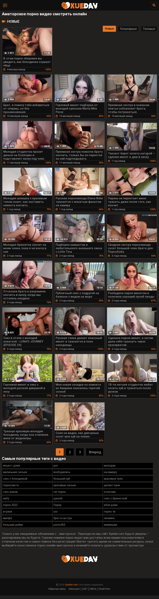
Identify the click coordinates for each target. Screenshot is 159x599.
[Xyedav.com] (79, 8)
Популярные (128, 28)
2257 (84, 589)
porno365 (59, 524)
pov (56, 465)
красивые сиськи (65, 485)
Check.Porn (104, 589)
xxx (56, 511)
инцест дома (11, 465)
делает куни (112, 485)
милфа (7, 518)
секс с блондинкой (15, 478)
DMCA (93, 589)
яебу (6, 498)
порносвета (11, 485)
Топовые (149, 28)
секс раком (10, 491)
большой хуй (62, 478)
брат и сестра (63, 518)
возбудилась (62, 472)
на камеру (110, 472)
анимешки (110, 524)
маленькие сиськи (15, 472)
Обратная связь (57, 589)
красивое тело (113, 478)
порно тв (109, 511)
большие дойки (13, 524)
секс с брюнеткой (115, 498)
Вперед (95, 452)
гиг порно (60, 491)
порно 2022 (10, 505)
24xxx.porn (74, 589)
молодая (109, 465)
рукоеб (58, 498)
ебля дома (111, 505)
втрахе (7, 511)
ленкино (109, 518)
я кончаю (110, 491)
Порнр (57, 505)
